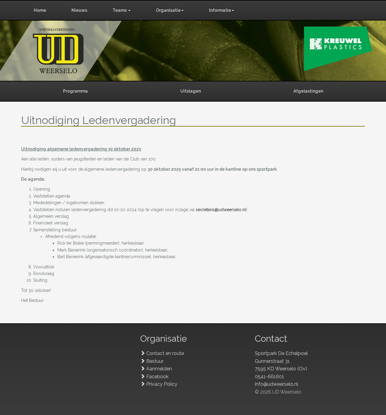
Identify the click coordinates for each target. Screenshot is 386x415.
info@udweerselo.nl (276, 384)
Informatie (220, 10)
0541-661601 (269, 376)
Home (40, 10)
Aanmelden (159, 369)
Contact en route (165, 353)
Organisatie (168, 10)
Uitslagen (190, 91)
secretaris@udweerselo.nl (221, 209)
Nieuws (79, 10)
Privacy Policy (161, 384)
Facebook (157, 376)
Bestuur (154, 361)
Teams (120, 10)
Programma (75, 91)
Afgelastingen (308, 91)
